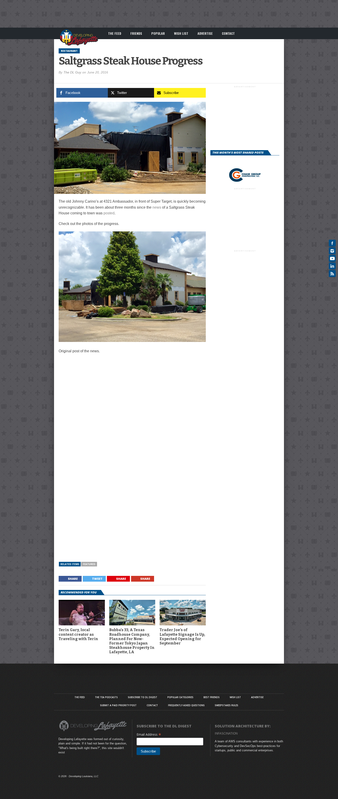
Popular (158, 33)
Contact (228, 33)
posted (109, 213)
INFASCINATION (226, 733)
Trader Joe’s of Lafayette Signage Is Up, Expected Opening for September (182, 636)
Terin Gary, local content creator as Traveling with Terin (78, 634)
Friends (136, 33)
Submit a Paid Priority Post (118, 705)
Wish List (181, 33)
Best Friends (211, 697)
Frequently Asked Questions (186, 705)
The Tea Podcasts (106, 697)
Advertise (205, 33)
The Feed (114, 33)
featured (89, 564)
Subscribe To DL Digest (142, 697)
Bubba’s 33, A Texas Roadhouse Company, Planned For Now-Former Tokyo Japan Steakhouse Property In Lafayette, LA (132, 641)
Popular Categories (180, 697)
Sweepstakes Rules (226, 705)
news (156, 207)
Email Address (149, 734)
